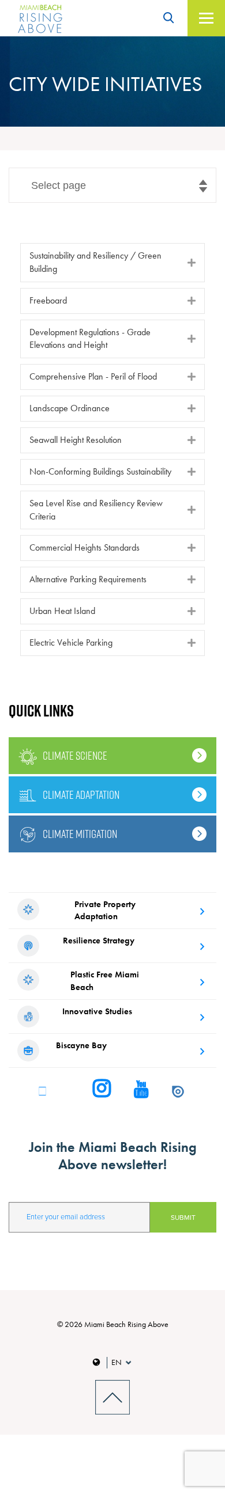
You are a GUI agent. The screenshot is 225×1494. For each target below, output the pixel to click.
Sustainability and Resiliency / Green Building (95, 262)
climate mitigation (80, 834)
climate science (75, 756)
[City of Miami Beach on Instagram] (102, 1089)
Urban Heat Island (62, 611)
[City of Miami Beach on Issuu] (178, 1090)
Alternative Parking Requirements (88, 579)
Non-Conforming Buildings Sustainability (100, 471)
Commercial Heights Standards (84, 547)
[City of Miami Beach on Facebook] (42, 1090)
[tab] (112, 263)
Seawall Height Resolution (75, 440)
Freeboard (48, 300)
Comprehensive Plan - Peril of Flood (93, 376)
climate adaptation (81, 795)
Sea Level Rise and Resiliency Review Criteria (96, 509)
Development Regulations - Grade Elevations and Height (90, 338)
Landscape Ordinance (69, 408)
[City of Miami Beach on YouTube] (141, 1090)
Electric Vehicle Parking (70, 642)
